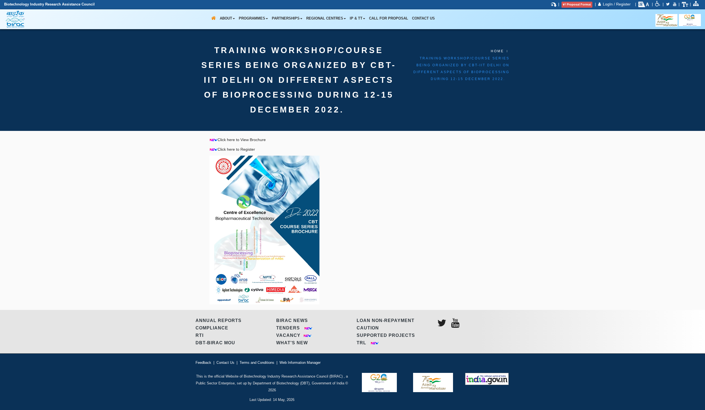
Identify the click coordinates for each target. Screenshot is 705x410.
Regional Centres (324, 18)
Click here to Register (236, 149)
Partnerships (286, 18)
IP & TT (356, 18)
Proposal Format (579, 4)
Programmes (252, 18)
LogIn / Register (617, 4)
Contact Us (423, 18)
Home (497, 51)
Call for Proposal (388, 18)
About (226, 18)
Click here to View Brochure (242, 139)
